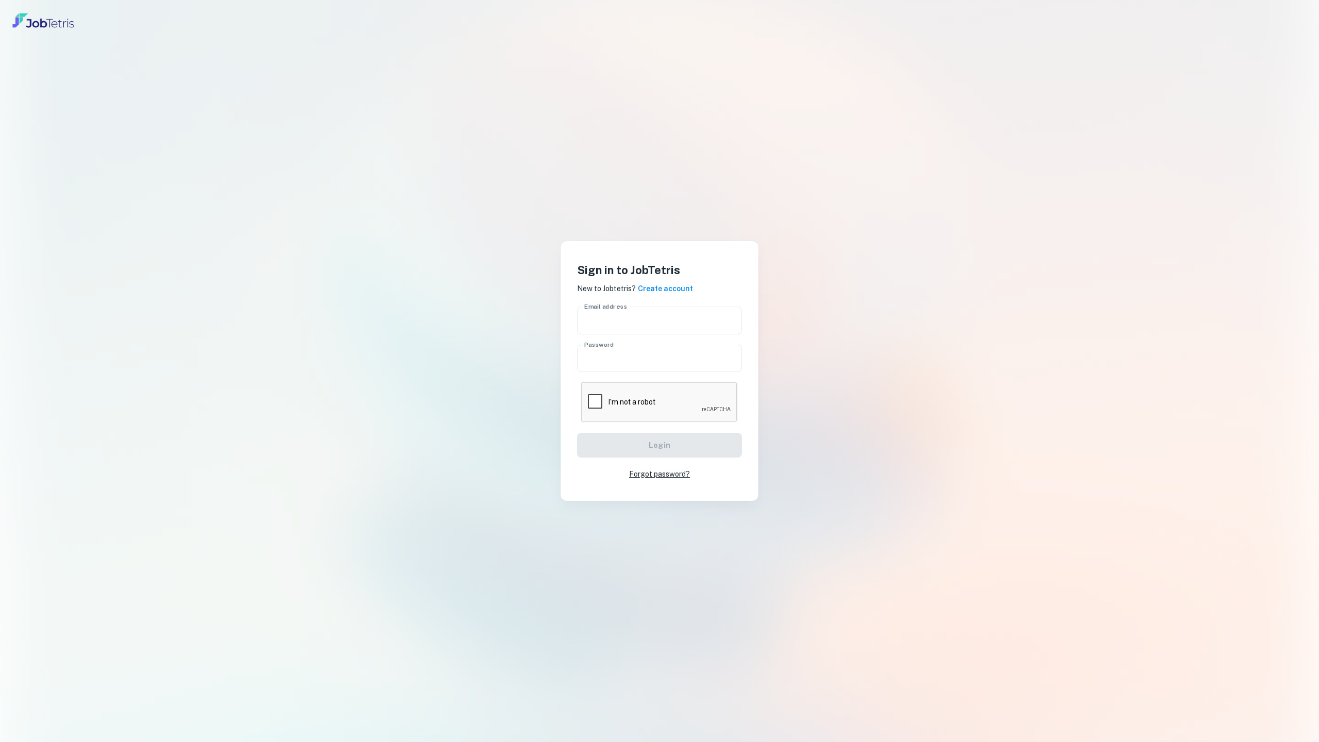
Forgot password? (659, 474)
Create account (665, 288)
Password (599, 344)
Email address (605, 306)
